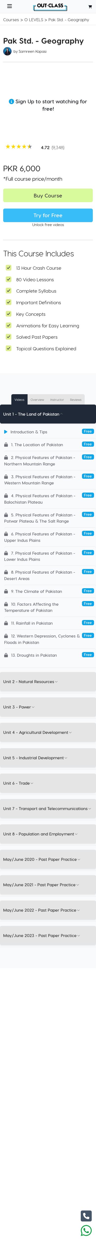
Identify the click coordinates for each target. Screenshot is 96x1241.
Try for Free (48, 215)
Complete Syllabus (36, 291)
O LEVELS (33, 19)
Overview (37, 399)
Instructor (57, 399)
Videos (19, 399)
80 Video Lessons (35, 279)
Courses (11, 19)
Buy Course (48, 195)
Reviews (75, 399)
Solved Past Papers (37, 337)
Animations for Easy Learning (47, 325)
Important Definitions (38, 302)
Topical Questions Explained (46, 348)
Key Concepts (31, 314)
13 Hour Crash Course (38, 268)
